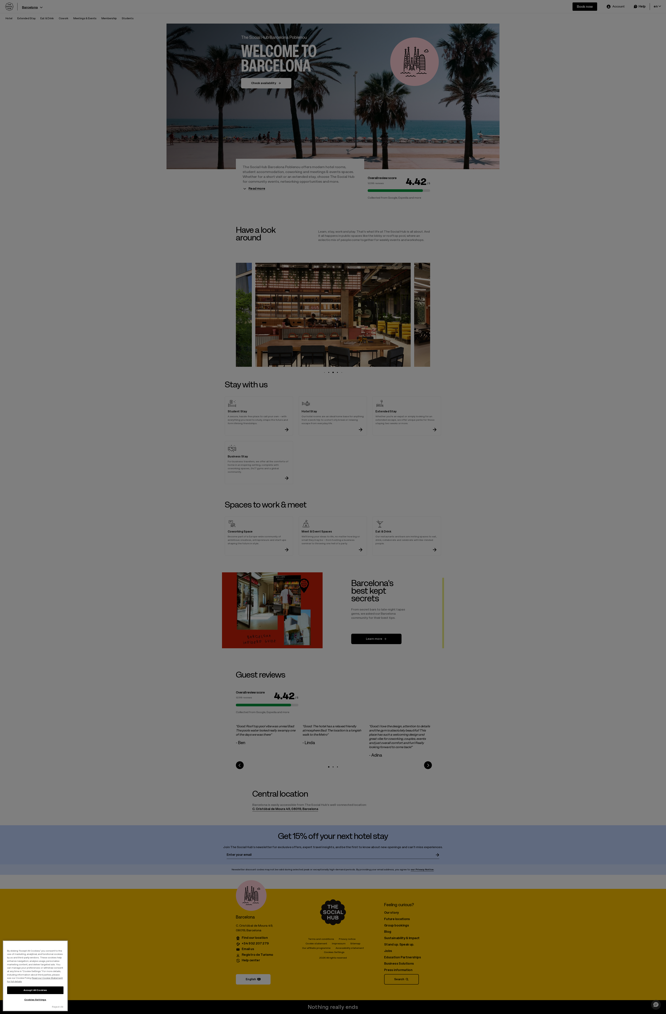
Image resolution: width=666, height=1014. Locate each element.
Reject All (57, 1007)
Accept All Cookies (35, 990)
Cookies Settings (35, 999)
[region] (35, 976)
